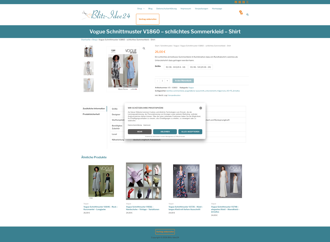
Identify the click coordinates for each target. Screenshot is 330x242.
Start (157, 46)
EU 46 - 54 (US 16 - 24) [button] (200, 67)
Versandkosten (174, 95)
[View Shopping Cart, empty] (241, 14)
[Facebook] (236, 2)
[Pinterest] (243, 2)
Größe (158, 66)
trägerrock (221, 91)
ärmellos (236, 91)
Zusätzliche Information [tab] (94, 108)
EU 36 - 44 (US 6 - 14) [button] (175, 67)
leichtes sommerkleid (175, 91)
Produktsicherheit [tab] (91, 114)
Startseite (85, 40)
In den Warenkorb (183, 80)
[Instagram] (239, 2)
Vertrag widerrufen (165, 232)
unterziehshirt (210, 91)
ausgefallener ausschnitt (194, 91)
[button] (143, 8)
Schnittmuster (166, 46)
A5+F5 (229, 91)
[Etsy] (247, 2)
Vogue (176, 46)
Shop (94, 40)
